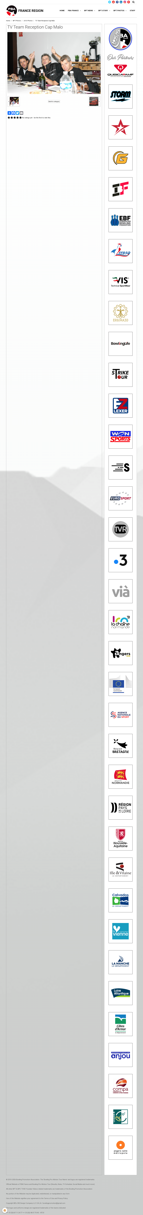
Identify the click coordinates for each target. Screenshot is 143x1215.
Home (8, 21)
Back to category (54, 101)
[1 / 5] (9, 117)
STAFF (132, 11)
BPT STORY (103, 11)
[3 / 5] (14, 117)
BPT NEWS (88, 11)
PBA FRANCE (73, 11)
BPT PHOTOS (119, 11)
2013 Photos (28, 21)
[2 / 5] (12, 117)
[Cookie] (4, 1210)
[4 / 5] (17, 117)
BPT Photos (17, 21)
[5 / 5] (20, 117)
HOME (62, 11)
